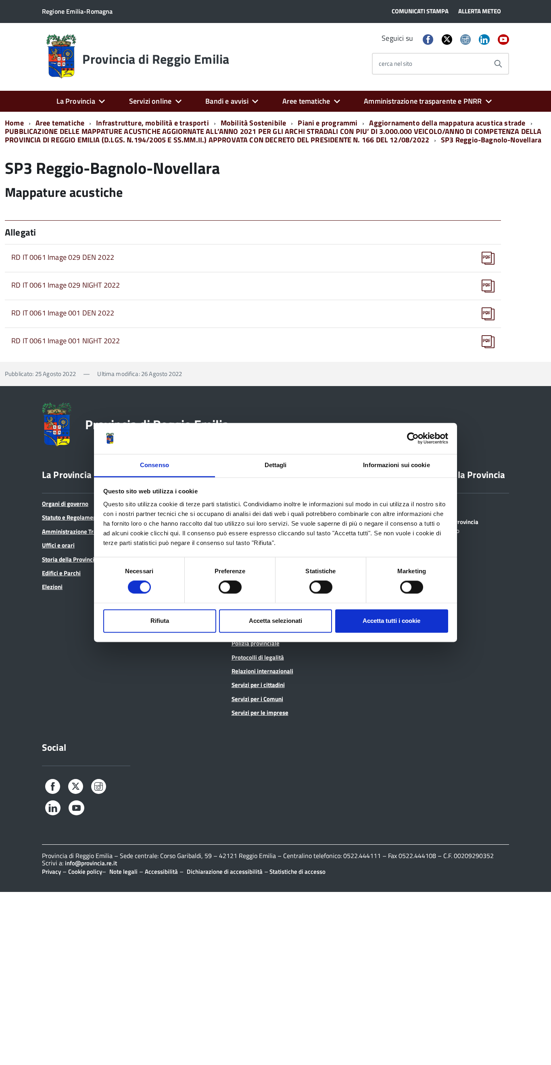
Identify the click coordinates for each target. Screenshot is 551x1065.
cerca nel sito (395, 63)
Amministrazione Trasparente (81, 531)
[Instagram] (465, 40)
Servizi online (150, 101)
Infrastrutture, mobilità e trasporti (152, 122)
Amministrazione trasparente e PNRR (423, 101)
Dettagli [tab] (276, 464)
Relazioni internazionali (262, 671)
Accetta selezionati (275, 620)
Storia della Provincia (70, 559)
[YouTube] (503, 40)
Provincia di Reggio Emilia (155, 58)
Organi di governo (65, 503)
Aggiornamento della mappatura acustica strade (447, 122)
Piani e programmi (327, 122)
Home (14, 122)
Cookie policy (85, 871)
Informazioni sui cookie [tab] (396, 464)
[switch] (230, 587)
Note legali (123, 871)
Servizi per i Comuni (257, 699)
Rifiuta (159, 620)
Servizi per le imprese (260, 712)
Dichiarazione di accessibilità (225, 871)
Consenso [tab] (154, 464)
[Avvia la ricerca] (498, 64)
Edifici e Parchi (61, 573)
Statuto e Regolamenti (71, 517)
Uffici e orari (58, 545)
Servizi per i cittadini (258, 684)
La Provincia (75, 101)
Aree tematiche (306, 101)
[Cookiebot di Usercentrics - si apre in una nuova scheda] (413, 438)
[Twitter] (447, 39)
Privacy (51, 871)
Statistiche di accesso (297, 871)
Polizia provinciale (256, 643)
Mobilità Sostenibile (253, 122)
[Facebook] (428, 40)
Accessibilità (161, 871)
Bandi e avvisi (226, 101)
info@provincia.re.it (91, 863)
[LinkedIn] (484, 40)
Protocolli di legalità (258, 657)
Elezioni (52, 586)
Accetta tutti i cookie (391, 620)
